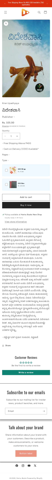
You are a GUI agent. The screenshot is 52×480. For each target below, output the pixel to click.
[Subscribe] (44, 411)
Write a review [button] (26, 372)
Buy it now (26, 205)
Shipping (5, 126)
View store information (16, 221)
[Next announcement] (47, 3)
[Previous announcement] (5, 3)
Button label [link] (26, 453)
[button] (6, 12)
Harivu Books (21, 478)
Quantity (6, 131)
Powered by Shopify (34, 478)
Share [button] (8, 345)
